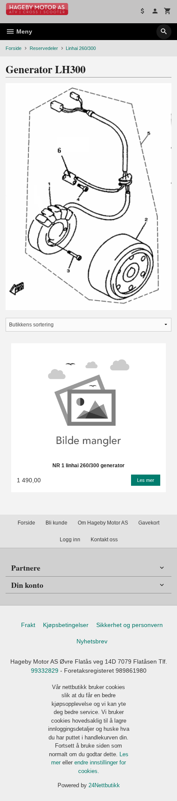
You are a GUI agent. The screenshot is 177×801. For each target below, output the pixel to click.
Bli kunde (56, 523)
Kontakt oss (104, 540)
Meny (23, 31)
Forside (13, 48)
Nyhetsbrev (91, 641)
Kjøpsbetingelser (65, 624)
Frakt (28, 624)
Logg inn (70, 540)
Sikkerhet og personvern (129, 624)
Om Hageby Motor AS (103, 523)
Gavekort (148, 523)
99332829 (44, 670)
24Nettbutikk (104, 785)
